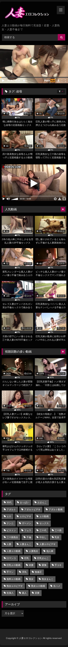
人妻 (9, 544)
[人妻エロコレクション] (28, 13)
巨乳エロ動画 (13, 565)
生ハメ (56, 586)
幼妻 (31, 565)
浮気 (24, 572)
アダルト (11, 509)
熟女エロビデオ (15, 586)
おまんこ (42, 502)
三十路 (58, 530)
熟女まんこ (47, 579)
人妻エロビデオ (47, 544)
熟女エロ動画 (38, 586)
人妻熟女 (33, 551)
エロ (9, 516)
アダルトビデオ (32, 509)
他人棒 (49, 551)
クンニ (10, 523)
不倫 (29, 537)
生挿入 (10, 593)
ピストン (11, 530)
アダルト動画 (56, 509)
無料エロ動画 (13, 579)
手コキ (58, 565)
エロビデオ (25, 516)
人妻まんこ (25, 544)
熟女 (31, 579)
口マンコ (11, 558)
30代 (9, 502)
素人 (24, 593)
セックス (44, 523)
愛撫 (44, 565)
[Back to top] (57, 637)
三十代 (42, 530)
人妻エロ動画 (13, 551)
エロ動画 (44, 516)
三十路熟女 (12, 537)
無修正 (38, 572)
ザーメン (26, 523)
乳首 (57, 537)
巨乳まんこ (43, 558)
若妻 (37, 593)
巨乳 (26, 558)
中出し (42, 537)
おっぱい (24, 502)
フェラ (27, 530)
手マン (10, 572)
